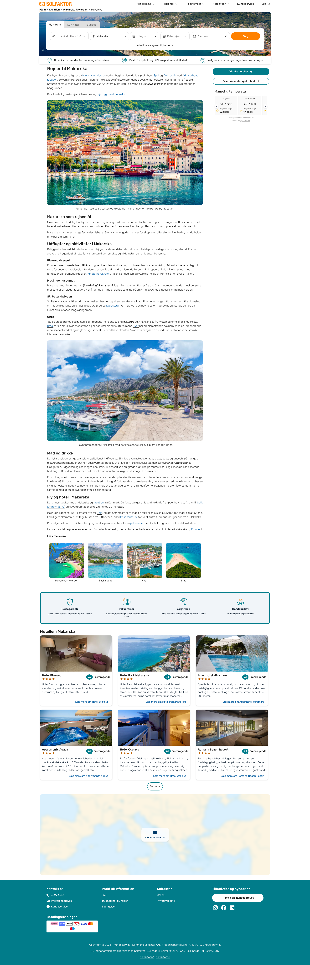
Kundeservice (245, 3)
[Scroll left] (216, 106)
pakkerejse (137, 523)
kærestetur (112, 305)
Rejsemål (168, 3)
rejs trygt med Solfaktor (111, 94)
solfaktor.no (147, 957)
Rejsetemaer (193, 3)
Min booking (144, 3)
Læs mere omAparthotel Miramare (243, 701)
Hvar (136, 325)
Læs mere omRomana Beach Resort (242, 775)
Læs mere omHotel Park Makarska (165, 701)
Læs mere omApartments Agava (88, 775)
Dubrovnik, (170, 75)
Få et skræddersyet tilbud (238, 81)
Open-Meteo (245, 121)
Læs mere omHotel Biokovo (91, 701)
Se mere (155, 786)
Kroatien (52, 79)
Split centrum (128, 517)
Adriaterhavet (191, 75)
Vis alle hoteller (238, 71)
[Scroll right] (265, 106)
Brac (50, 325)
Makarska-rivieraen (94, 75)
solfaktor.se (163, 957)
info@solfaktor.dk (61, 900)
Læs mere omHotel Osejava (169, 775)
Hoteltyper (219, 3)
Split (157, 75)
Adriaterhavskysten (98, 273)
